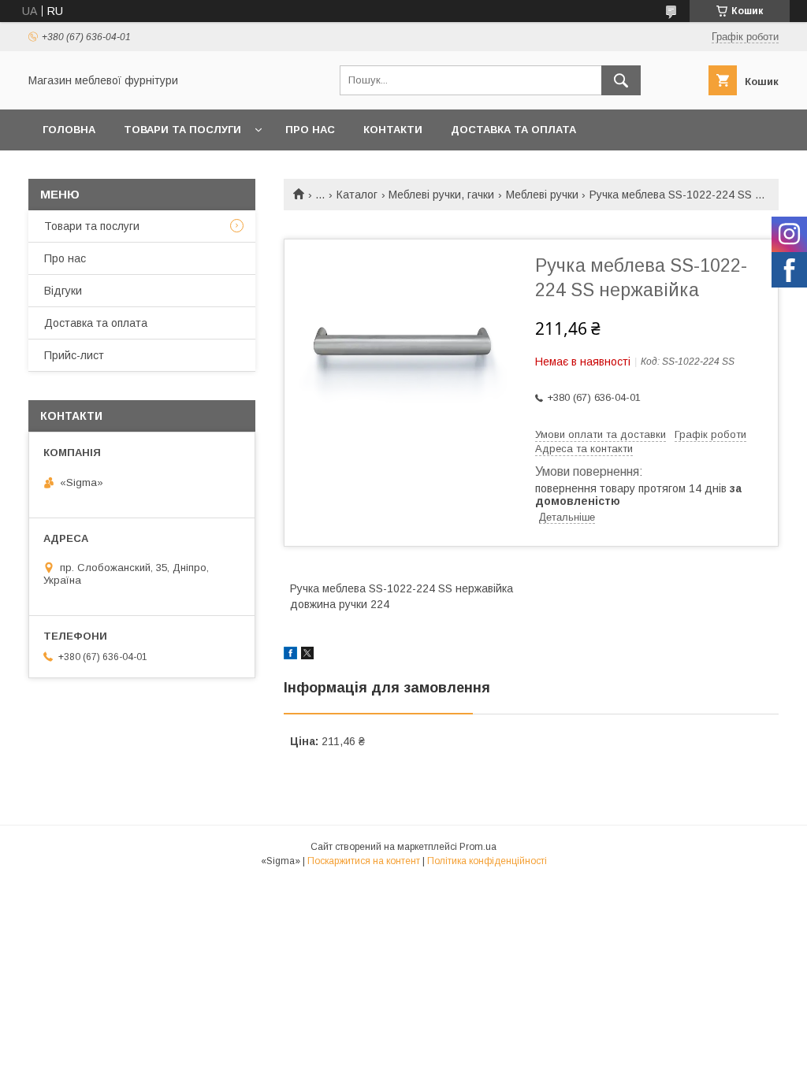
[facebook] (290, 655)
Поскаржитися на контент (363, 860)
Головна (69, 129)
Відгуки (63, 290)
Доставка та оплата (513, 129)
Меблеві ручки (542, 194)
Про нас (310, 129)
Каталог (357, 194)
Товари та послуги (182, 129)
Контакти (392, 129)
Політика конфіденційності (487, 860)
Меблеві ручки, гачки (441, 194)
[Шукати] (621, 80)
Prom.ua (477, 846)
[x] (307, 655)
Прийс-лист (74, 355)
